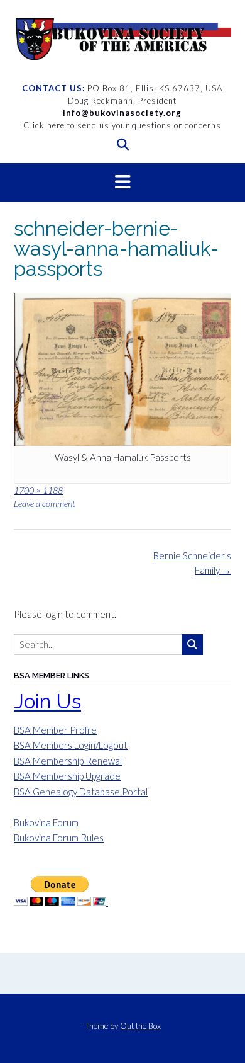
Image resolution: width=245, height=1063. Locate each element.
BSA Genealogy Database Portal (81, 791)
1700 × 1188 (38, 490)
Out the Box (140, 1026)
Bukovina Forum (46, 822)
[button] (122, 182)
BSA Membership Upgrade (67, 776)
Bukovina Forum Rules (59, 837)
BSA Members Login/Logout (71, 745)
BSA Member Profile (55, 730)
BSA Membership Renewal (68, 760)
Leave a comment (44, 503)
